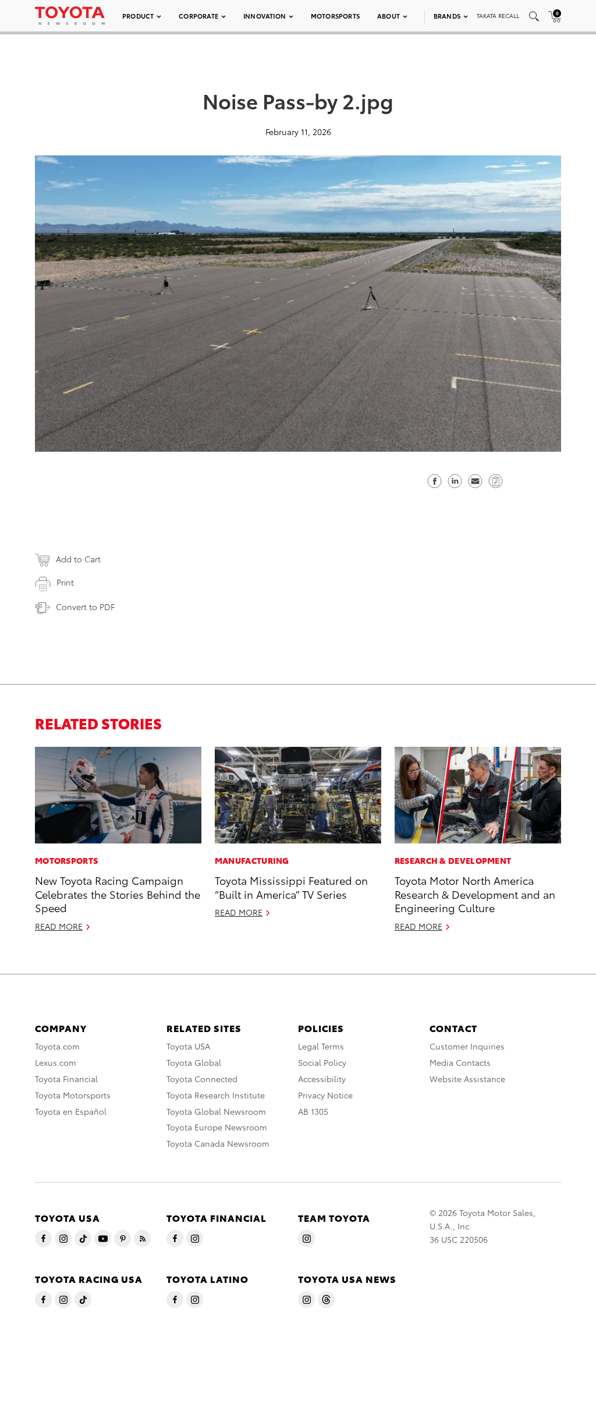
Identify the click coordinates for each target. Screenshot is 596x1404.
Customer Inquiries (467, 1046)
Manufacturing (252, 860)
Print (65, 582)
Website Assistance (467, 1078)
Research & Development (453, 860)
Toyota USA (188, 1046)
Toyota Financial (66, 1078)
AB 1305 (313, 1111)
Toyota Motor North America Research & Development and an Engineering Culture (475, 893)
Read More (59, 926)
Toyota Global (193, 1062)
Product (138, 15)
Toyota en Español (71, 1111)
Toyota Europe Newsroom (216, 1127)
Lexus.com (55, 1062)
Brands (447, 15)
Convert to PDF (85, 606)
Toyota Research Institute (215, 1095)
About (388, 15)
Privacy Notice (325, 1095)
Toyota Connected (201, 1078)
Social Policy (322, 1062)
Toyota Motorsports (73, 1095)
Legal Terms (321, 1046)
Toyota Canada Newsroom (217, 1143)
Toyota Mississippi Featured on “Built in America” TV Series (291, 886)
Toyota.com (57, 1046)
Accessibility (322, 1078)
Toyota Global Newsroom (216, 1111)
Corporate (198, 15)
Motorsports (335, 15)
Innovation (264, 15)
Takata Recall (498, 15)
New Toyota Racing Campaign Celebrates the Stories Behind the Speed (117, 893)
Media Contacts (460, 1062)
